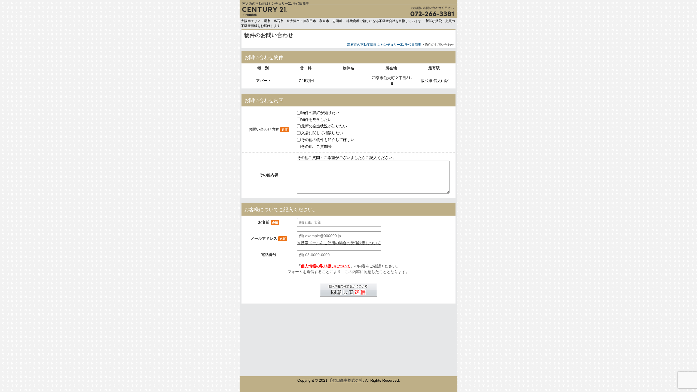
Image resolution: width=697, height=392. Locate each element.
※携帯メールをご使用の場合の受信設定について (339, 243)
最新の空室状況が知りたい (324, 126)
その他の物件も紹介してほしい (327, 139)
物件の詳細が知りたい (320, 113)
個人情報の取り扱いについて (325, 266)
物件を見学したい (316, 119)
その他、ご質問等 (316, 146)
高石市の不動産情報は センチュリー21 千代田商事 (384, 45)
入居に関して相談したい (322, 133)
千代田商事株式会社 (346, 380)
